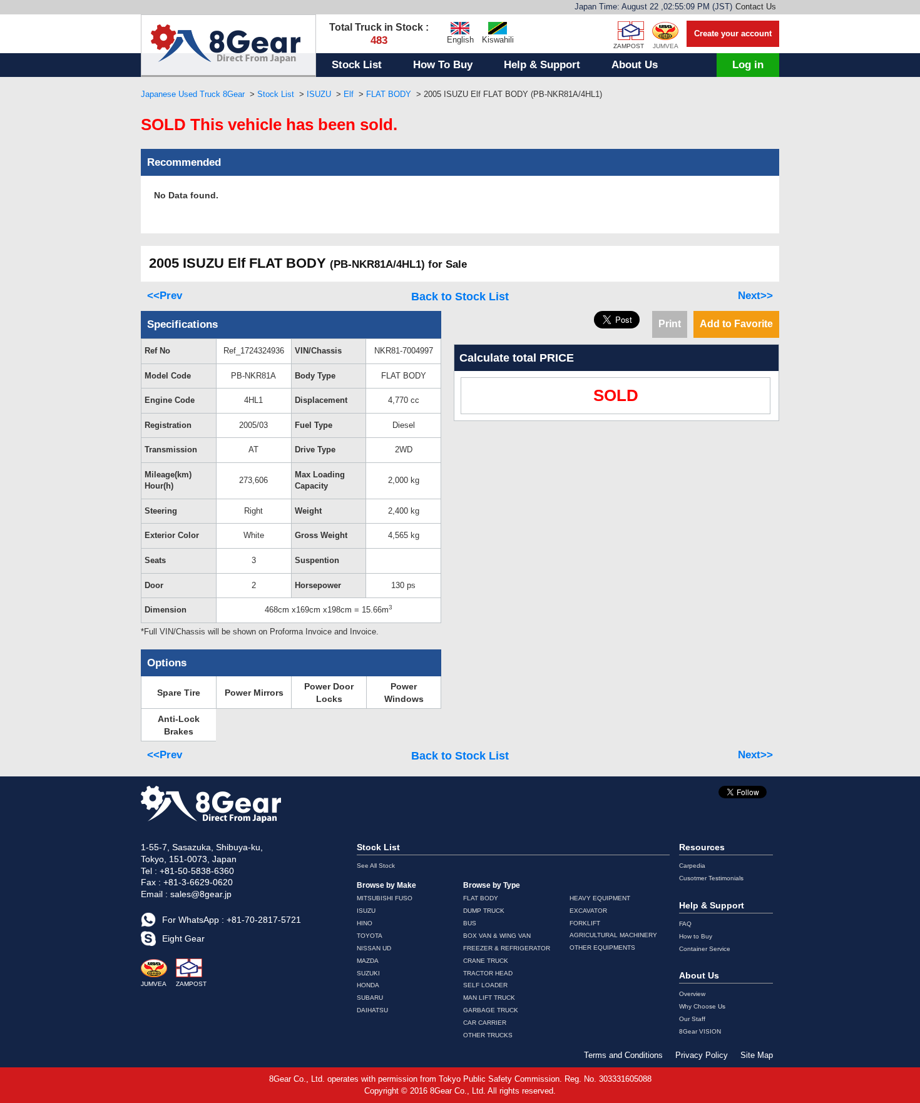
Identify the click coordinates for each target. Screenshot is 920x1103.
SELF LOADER (485, 985)
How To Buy (443, 65)
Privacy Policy (701, 1055)
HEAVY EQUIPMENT (600, 898)
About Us (634, 65)
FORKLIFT (585, 923)
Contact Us (755, 6)
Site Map (756, 1055)
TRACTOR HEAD (488, 973)
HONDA (368, 985)
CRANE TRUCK (485, 960)
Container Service (704, 948)
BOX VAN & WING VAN (497, 935)
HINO (364, 923)
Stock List (357, 65)
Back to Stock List (460, 296)
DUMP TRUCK (483, 910)
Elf (349, 94)
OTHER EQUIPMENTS (602, 947)
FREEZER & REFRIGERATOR (506, 948)
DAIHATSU (372, 1010)
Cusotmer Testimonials (711, 878)
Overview (692, 993)
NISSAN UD (374, 948)
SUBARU (370, 997)
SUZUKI (368, 973)
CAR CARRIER (484, 1022)
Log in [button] (748, 65)
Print (669, 323)
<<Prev (164, 296)
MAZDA (368, 960)
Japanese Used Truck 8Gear (193, 94)
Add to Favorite (736, 323)
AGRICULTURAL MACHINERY (613, 935)
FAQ (685, 923)
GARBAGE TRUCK (490, 1010)
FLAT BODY (388, 94)
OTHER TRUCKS (488, 1035)
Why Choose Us (702, 1006)
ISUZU (319, 94)
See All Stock (376, 865)
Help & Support (542, 65)
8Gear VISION (700, 1031)
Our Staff (692, 1018)
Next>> (755, 296)
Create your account (733, 33)
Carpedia (692, 865)
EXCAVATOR (588, 910)
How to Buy (695, 936)
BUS (469, 923)
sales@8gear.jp (201, 894)
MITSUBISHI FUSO (384, 898)
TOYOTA (369, 935)
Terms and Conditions (623, 1055)
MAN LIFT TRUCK (489, 997)
